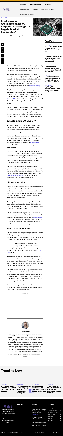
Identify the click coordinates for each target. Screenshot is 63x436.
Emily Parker (21, 36)
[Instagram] (56, 433)
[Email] (2, 62)
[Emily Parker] (25, 325)
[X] (2, 48)
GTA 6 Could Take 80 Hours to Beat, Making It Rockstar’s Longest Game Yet (39, 411)
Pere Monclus (37, 217)
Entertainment (48, 65)
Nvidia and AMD (12, 99)
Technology (47, 45)
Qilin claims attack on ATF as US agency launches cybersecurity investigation (39, 417)
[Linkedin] (2, 59)
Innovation (4, 17)
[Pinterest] (2, 51)
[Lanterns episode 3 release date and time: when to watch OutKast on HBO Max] (39, 378)
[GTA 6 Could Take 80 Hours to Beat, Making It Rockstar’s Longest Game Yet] (8, 378)
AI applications (34, 142)
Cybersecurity (48, 55)
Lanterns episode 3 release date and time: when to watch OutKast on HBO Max (39, 424)
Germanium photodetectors (15, 175)
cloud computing (34, 85)
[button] (60, 10)
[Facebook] (2, 44)
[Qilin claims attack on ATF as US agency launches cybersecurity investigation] (24, 378)
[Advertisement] (25, 52)
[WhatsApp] (2, 55)
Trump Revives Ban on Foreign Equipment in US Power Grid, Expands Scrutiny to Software (54, 390)
